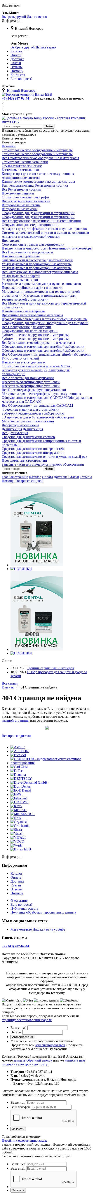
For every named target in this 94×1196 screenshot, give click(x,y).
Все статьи (10, 683)
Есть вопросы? (21, 904)
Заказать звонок (71, 98)
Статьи (73, 477)
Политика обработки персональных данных (43, 912)
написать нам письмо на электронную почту (43, 1062)
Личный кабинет (14, 473)
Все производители (16, 736)
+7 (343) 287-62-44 (15, 98)
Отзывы (86, 477)
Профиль (8, 86)
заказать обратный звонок (33, 1060)
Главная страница (15, 477)
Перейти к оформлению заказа (24, 1140)
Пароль (15, 1032)
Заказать (18, 1129)
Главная (8, 687)
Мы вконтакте (21, 929)
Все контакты (44, 98)
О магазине (19, 900)
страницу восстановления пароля (27, 1020)
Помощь (8, 481)
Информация (11, 20)
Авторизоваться (22, 1037)
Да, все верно (37, 17)
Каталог (35, 477)
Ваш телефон (20, 1107)
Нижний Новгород (29, 28)
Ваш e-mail (18, 1027)
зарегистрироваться (50, 1045)
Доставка (61, 477)
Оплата (47, 477)
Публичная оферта (24, 908)
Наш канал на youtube (49, 929)
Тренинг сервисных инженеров (50, 668)
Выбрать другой (14, 17)
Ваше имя (17, 1102)
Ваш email (17, 1168)
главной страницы (15, 720)
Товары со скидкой (29, 481)
